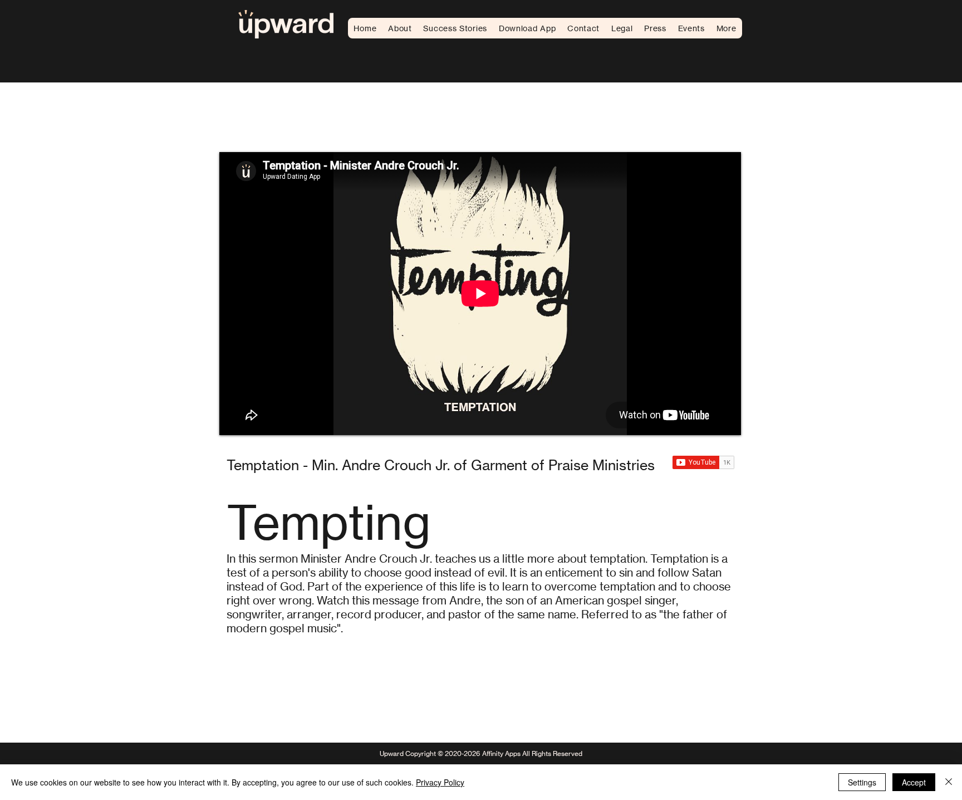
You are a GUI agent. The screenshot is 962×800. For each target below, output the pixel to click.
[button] (621, 28)
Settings (862, 782)
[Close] (948, 782)
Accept (914, 782)
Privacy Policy (440, 782)
